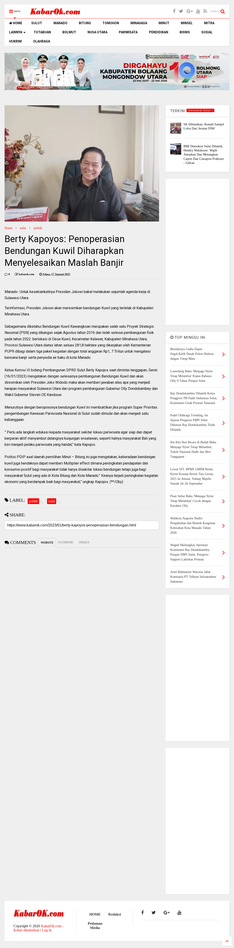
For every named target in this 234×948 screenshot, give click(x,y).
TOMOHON (110, 23)
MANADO (60, 23)
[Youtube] (198, 11)
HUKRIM (15, 41)
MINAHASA (138, 23)
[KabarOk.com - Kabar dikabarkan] (55, 13)
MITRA (209, 23)
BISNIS (185, 32)
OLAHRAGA (41, 41)
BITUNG (85, 23)
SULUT (36, 23)
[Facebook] (174, 11)
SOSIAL (207, 32)
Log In (47, 930)
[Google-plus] (190, 11)
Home (8, 228)
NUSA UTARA (97, 32)
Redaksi (114, 914)
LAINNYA (15, 32)
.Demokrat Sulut (199, 110)
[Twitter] (181, 11)
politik (38, 228)
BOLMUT (69, 32)
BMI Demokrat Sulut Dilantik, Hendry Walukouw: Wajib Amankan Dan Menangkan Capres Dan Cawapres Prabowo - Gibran (203, 155)
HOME (17, 23)
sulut (23, 228)
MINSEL (187, 23)
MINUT (164, 23)
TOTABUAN (42, 32)
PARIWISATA (128, 32)
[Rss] (205, 11)
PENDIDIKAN (158, 32)
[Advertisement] (197, 251)
